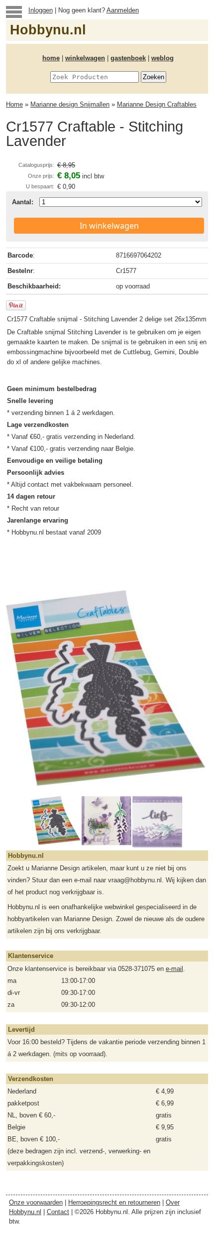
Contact (58, 1212)
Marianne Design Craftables (157, 104)
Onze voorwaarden (36, 1202)
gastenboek (128, 58)
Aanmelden (123, 10)
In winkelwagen (109, 225)
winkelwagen (85, 58)
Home (14, 104)
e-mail (174, 968)
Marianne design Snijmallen (69, 104)
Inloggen (40, 10)
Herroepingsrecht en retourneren (114, 1202)
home (51, 58)
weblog (162, 58)
